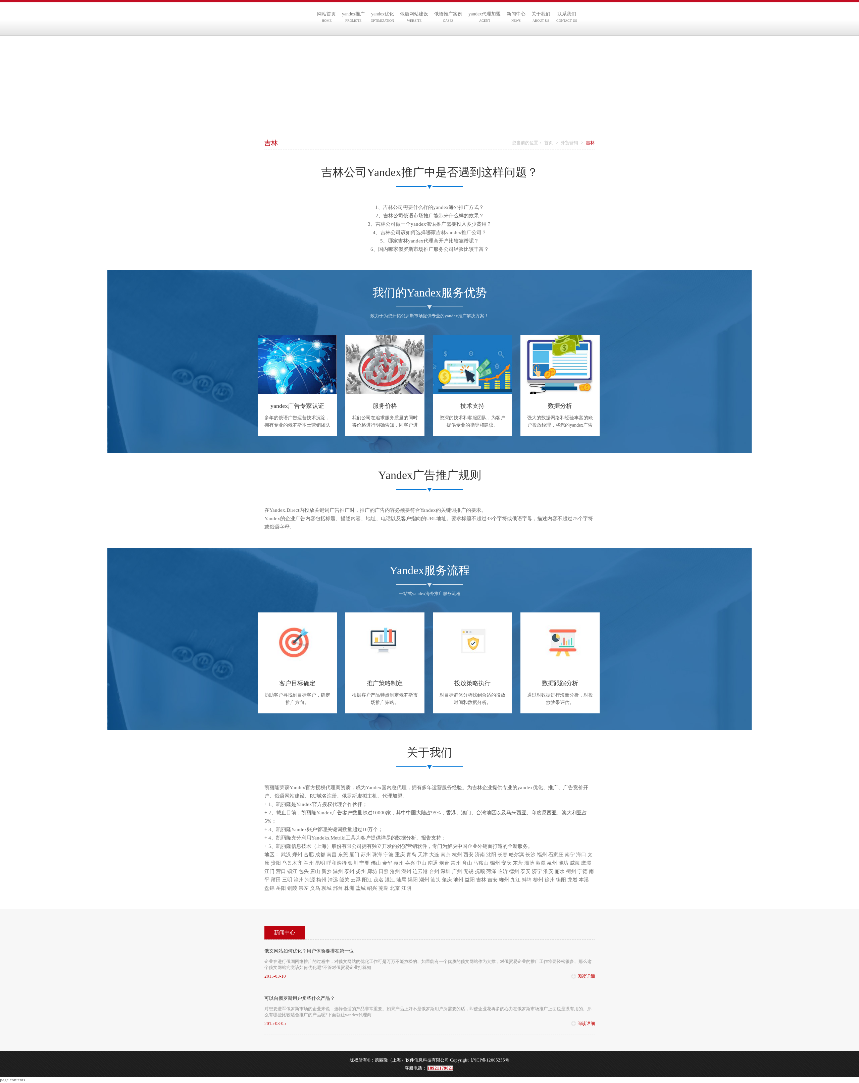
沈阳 (491, 854)
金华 (387, 863)
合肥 (309, 854)
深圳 (446, 871)
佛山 (376, 863)
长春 (503, 854)
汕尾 (401, 879)
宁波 (389, 854)
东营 (518, 863)
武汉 (286, 854)
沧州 (395, 871)
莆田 (276, 879)
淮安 (548, 871)
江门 (269, 871)
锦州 (495, 863)
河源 (310, 879)
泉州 (552, 863)
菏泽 (491, 871)
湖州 (406, 871)
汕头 (436, 879)
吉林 (481, 879)
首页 (548, 142)
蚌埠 (527, 879)
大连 (434, 854)
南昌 (331, 854)
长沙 (530, 854)
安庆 (506, 863)
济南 (480, 854)
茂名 (378, 879)
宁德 (582, 871)
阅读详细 (586, 976)
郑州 (297, 854)
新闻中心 (284, 932)
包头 (304, 871)
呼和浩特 (336, 863)
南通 (433, 863)
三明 (287, 879)
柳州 (538, 879)
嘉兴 (410, 863)
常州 (456, 863)
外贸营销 (569, 142)
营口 (281, 871)
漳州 (299, 879)
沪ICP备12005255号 (490, 1060)
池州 (458, 879)
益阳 (470, 879)
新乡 (326, 871)
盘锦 (269, 888)
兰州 (309, 863)
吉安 (493, 879)
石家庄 (555, 854)
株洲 (349, 888)
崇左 (304, 888)
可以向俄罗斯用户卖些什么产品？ (299, 998)
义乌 (315, 888)
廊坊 (372, 871)
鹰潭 (586, 863)
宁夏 (364, 863)
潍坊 (563, 863)
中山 (421, 863)
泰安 (525, 871)
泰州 (349, 871)
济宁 (537, 871)
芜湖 (383, 888)
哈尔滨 (516, 854)
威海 (575, 863)
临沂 (503, 871)
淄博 (529, 863)
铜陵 (292, 888)
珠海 (377, 854)
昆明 (320, 863)
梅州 (321, 879)
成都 (320, 854)
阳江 (367, 879)
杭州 (457, 854)
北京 (395, 888)
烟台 (444, 863)
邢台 (338, 888)
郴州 (504, 879)
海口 (581, 854)
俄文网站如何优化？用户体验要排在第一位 (309, 951)
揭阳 (413, 879)
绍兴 (372, 888)
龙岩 (572, 879)
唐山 (315, 871)
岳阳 (281, 888)
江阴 (406, 888)
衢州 (571, 871)
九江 (515, 879)
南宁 (570, 854)
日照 (383, 871)
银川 (353, 863)
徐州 (550, 879)
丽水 (560, 871)
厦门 (354, 854)
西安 (468, 854)
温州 (338, 871)
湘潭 (541, 863)
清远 (333, 879)
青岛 (411, 854)
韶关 (344, 879)
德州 (514, 871)
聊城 (326, 888)
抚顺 (480, 871)
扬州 (361, 871)
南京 (446, 854)
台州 (434, 871)
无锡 (468, 871)
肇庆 (447, 879)
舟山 (467, 863)
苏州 (366, 854)
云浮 (356, 879)
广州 (457, 871)
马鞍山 (481, 863)
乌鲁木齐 (292, 863)
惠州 (399, 863)
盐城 (361, 888)
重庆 (400, 854)
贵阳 (276, 863)
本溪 (584, 879)
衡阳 (561, 879)
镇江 (292, 871)
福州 (542, 854)
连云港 (420, 871)
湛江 (390, 879)
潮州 (424, 879)
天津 (423, 854)
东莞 (343, 854)
